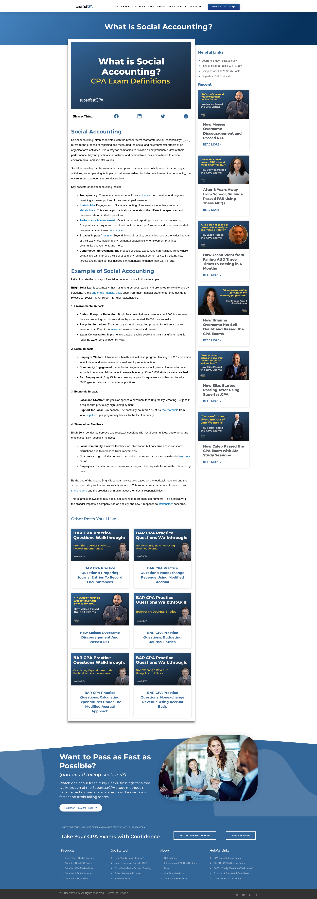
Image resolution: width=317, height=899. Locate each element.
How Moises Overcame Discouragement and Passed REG (100, 637)
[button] (116, 116)
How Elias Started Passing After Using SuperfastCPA (221, 390)
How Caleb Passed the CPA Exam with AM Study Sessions (223, 450)
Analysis (106, 235)
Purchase (122, 6)
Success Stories (143, 6)
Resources (175, 6)
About (161, 6)
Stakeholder (87, 205)
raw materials (170, 410)
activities (144, 195)
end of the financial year (106, 292)
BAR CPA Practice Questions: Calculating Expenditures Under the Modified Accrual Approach (100, 702)
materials (116, 329)
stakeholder (165, 504)
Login (193, 6)
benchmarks (116, 230)
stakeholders (87, 210)
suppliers (91, 415)
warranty (184, 456)
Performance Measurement (97, 220)
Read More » (212, 144)
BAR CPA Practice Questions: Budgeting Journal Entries (162, 637)
